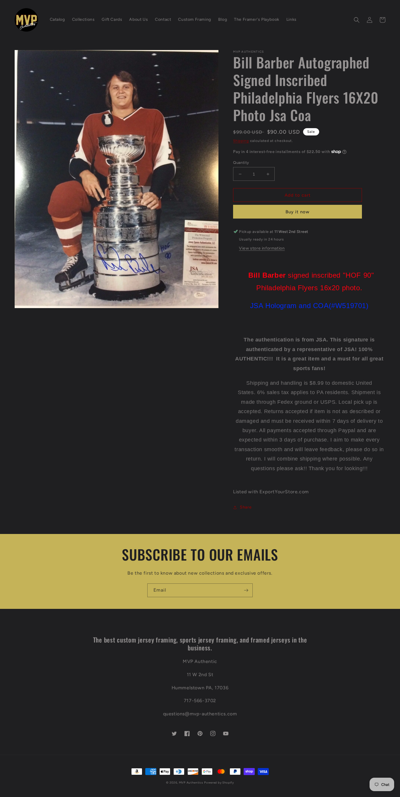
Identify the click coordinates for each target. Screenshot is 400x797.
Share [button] (246, 507)
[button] (356, 19)
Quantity (241, 162)
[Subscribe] (246, 590)
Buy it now (298, 211)
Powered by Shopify (219, 782)
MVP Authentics (191, 782)
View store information (262, 248)
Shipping (241, 141)
